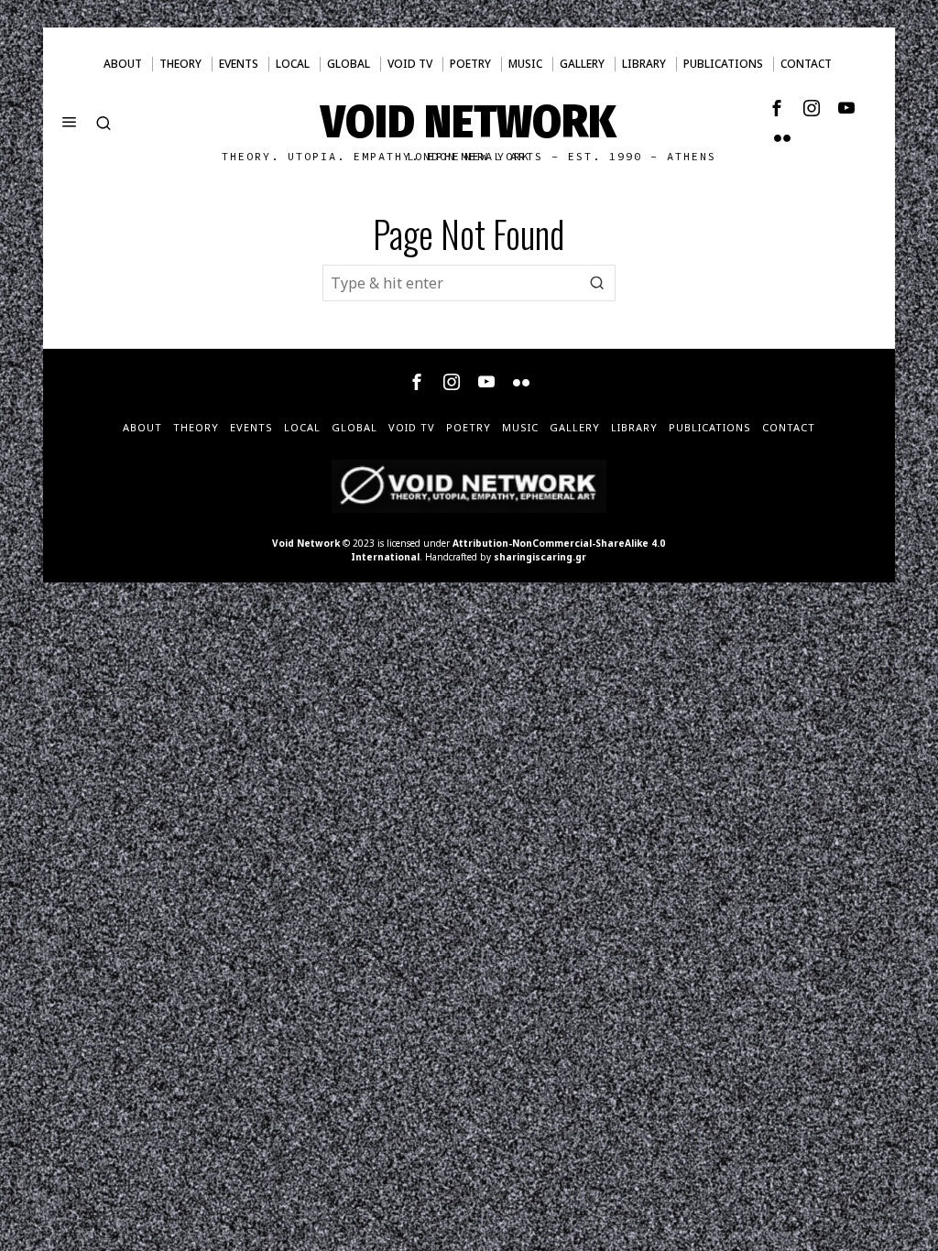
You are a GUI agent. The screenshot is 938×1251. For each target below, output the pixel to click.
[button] (597, 283)
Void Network (306, 543)
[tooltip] (776, 108)
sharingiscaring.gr (540, 556)
